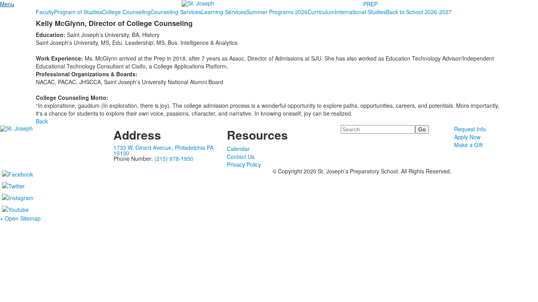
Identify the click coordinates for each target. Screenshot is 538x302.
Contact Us (240, 156)
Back (42, 121)
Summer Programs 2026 (277, 12)
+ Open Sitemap (20, 218)
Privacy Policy (244, 164)
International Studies (360, 12)
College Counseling (126, 12)
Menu (7, 4)
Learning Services (223, 12)
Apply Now (467, 137)
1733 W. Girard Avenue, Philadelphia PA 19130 (163, 150)
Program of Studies (78, 12)
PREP (370, 4)
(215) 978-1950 (173, 158)
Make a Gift (468, 145)
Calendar (238, 149)
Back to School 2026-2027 (419, 12)
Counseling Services (175, 12)
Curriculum (321, 12)
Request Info (470, 129)
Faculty (45, 12)
